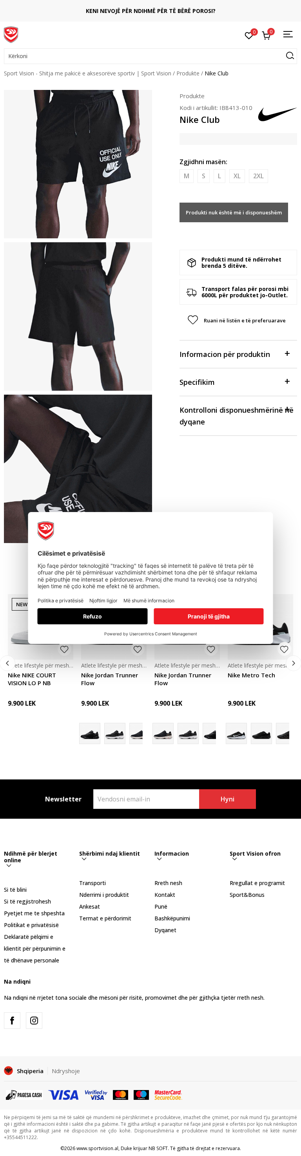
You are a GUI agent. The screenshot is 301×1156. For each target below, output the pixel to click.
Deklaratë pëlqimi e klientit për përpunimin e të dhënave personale (34, 948)
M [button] (186, 176)
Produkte (187, 73)
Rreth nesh (168, 883)
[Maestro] (141, 1094)
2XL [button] (258, 176)
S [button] (203, 176)
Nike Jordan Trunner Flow (109, 679)
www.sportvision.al (97, 1148)
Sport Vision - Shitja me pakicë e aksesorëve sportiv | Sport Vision (87, 73)
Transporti (92, 883)
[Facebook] (12, 1020)
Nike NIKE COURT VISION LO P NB (32, 679)
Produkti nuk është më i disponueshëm (234, 212)
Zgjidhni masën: (203, 161)
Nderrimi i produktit (104, 894)
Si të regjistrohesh (27, 901)
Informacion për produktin (225, 354)
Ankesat (89, 906)
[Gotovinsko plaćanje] (24, 1094)
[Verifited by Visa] (96, 1094)
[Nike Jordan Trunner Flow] (140, 733)
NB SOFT (158, 1148)
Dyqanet (165, 930)
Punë (160, 906)
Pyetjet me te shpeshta (34, 913)
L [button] (219, 176)
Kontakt (164, 894)
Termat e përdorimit (105, 918)
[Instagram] (34, 1020)
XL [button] (237, 176)
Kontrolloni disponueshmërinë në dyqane (237, 415)
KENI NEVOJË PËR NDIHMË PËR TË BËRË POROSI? (151, 11)
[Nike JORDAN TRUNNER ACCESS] (115, 733)
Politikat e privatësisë (31, 925)
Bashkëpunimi (172, 918)
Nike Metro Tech (251, 675)
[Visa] (64, 1094)
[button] (150, 56)
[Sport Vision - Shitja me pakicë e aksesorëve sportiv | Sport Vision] (11, 34)
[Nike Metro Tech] (261, 733)
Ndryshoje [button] (66, 1071)
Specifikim (197, 382)
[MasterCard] (120, 1094)
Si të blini (15, 889)
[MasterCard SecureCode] (168, 1094)
